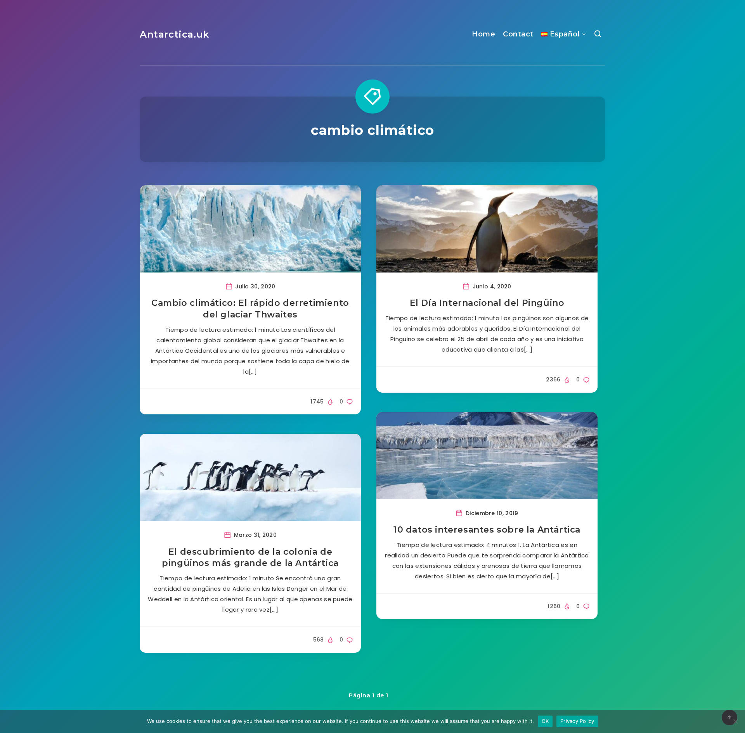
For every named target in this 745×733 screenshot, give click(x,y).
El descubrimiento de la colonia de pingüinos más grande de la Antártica (250, 558)
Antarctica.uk (174, 34)
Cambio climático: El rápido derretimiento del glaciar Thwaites (250, 309)
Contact (518, 34)
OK (545, 721)
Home (483, 34)
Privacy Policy (577, 721)
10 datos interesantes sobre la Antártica (486, 529)
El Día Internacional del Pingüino (487, 303)
